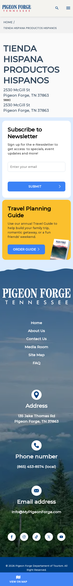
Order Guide (24, 249)
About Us (36, 331)
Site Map (37, 355)
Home (36, 323)
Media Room (36, 347)
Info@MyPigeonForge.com (36, 512)
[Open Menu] (66, 8)
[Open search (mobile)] (57, 8)
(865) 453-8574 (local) (36, 466)
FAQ (36, 363)
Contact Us (36, 339)
